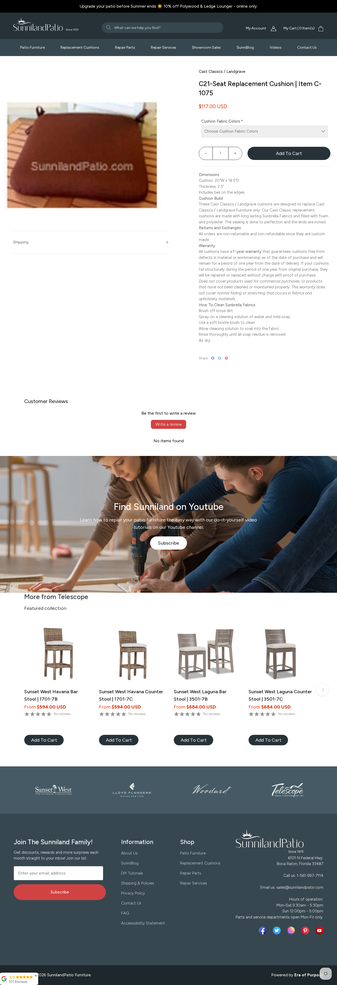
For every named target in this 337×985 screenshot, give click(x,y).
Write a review (168, 424)
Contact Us (307, 47)
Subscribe (172, 545)
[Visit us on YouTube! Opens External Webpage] (319, 930)
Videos (275, 47)
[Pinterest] (226, 358)
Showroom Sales (206, 47)
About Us (129, 853)
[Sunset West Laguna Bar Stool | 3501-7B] (206, 654)
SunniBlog (245, 47)
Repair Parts (125, 47)
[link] (44, 740)
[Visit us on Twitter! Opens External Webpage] (278, 930)
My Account (256, 28)
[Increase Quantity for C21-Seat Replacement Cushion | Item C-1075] (235, 153)
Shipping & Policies (137, 883)
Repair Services (163, 47)
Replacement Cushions (80, 47)
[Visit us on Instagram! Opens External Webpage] (292, 930)
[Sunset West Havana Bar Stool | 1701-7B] (56, 654)
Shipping (20, 242)
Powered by (297, 975)
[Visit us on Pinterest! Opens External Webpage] (306, 930)
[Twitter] (219, 358)
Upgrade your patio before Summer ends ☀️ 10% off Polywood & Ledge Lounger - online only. (168, 6)
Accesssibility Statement (143, 923)
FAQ (125, 913)
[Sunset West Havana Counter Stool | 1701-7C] (131, 654)
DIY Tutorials (132, 873)
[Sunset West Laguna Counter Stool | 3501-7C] (281, 654)
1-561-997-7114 (310, 875)
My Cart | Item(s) (299, 28)
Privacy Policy (133, 893)
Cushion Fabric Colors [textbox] (222, 121)
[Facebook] (212, 358)
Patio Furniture (32, 47)
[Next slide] (323, 690)
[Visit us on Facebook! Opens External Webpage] (264, 930)
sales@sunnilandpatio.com (299, 887)
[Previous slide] (14, 690)
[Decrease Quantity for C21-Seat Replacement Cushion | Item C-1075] (206, 153)
